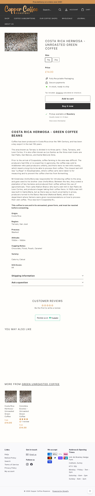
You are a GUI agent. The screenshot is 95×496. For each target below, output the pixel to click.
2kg (56, 60)
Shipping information (23, 276)
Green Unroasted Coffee (41, 384)
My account (9, 471)
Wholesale (67, 18)
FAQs (7, 454)
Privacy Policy (11, 468)
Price (47, 67)
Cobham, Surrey (75, 463)
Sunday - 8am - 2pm (77, 479)
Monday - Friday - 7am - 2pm (79, 471)
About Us (9, 24)
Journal (81, 18)
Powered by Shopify (60, 491)
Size (47, 55)
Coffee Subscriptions (24, 18)
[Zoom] (21, 42)
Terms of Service (12, 465)
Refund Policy (10, 458)
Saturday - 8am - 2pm (78, 475)
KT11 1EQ (73, 466)
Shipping (59, 93)
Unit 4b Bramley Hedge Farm (79, 458)
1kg (48, 60)
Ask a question (20, 282)
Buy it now (67, 106)
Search (8, 461)
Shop (7, 18)
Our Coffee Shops (48, 18)
